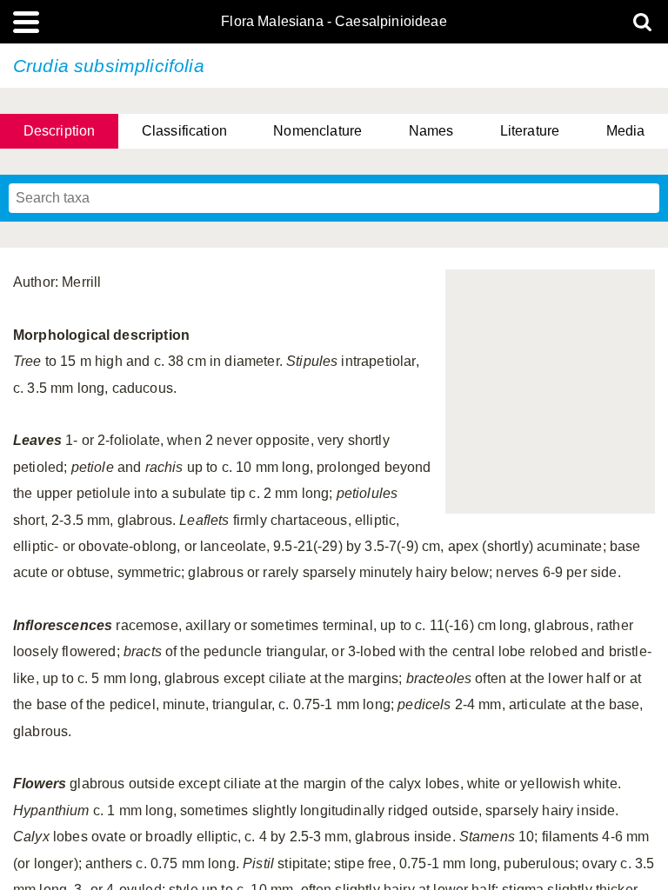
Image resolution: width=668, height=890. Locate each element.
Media (625, 130)
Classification (184, 130)
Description (59, 130)
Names (431, 130)
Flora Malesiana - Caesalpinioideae (333, 22)
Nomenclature (317, 130)
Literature (530, 130)
